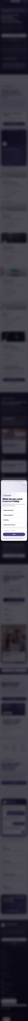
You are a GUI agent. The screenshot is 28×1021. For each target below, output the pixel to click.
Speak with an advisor (14, 525)
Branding (14, 520)
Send (14, 534)
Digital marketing (14, 510)
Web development (14, 515)
